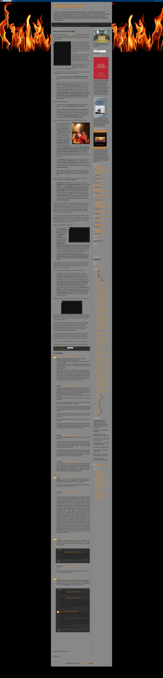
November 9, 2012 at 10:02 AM (71, 552)
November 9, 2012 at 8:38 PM (69, 566)
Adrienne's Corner (99, 189)
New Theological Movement (101, 495)
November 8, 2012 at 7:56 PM (67, 538)
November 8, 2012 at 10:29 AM (70, 461)
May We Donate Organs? (58, 25)
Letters (108, 23)
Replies (60, 549)
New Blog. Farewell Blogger (100, 212)
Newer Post (56, 653)
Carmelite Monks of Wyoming (101, 485)
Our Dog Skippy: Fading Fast (102, 311)
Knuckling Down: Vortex (101, 287)
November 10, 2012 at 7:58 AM (73, 598)
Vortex (73, 23)
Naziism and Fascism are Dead (101, 216)
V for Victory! (98, 184)
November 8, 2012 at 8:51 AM (70, 356)
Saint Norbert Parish (100, 224)
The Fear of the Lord (100, 300)
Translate (104, 52)
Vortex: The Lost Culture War (102, 361)
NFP (62, 23)
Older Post (87, 653)
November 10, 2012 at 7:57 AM (73, 591)
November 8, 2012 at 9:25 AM (67, 386)
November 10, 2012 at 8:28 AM (70, 611)
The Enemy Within (100, 282)
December (98, 278)
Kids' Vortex (98, 331)
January (98, 412)
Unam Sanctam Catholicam (101, 497)
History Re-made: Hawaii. (100, 221)
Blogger (95, 663)
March (97, 408)
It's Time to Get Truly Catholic (102, 370)
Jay (57, 477)
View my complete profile (99, 266)
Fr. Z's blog (97, 490)
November (98, 280)
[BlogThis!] (69, 347)
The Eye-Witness (99, 215)
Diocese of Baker (99, 483)
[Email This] (67, 347)
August (98, 398)
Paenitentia (97, 235)
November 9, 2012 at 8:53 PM (67, 578)
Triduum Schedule (98, 225)
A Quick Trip (99, 347)
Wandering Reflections (100, 211)
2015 (96, 271)
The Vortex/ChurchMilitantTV (101, 482)
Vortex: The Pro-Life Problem (102, 294)
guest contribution (70, 34)
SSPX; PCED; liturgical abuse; (63, 349)
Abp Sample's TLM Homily (85, 25)
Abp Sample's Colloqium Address (71, 25)
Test (96, 181)
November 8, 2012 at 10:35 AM (67, 477)
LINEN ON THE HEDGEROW (98, 230)
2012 (96, 277)
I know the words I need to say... (101, 196)
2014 (96, 273)
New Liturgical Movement (100, 494)
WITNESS (97, 177)
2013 (96, 275)
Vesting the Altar (99, 289)
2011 (96, 415)
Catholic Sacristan (99, 220)
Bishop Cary (67, 23)
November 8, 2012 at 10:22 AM (68, 435)
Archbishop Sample (101, 23)
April (97, 406)
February (98, 410)
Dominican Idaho (99, 489)
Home (53, 23)
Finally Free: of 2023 (99, 186)
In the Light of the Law (100, 492)
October (98, 395)
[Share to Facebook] (71, 347)
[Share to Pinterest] (72, 347)
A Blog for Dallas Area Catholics (100, 202)
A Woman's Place (99, 471)
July (97, 401)
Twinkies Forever (100, 341)
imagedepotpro (84, 663)
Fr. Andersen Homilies (91, 23)
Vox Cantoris (98, 166)
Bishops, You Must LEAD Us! (102, 339)
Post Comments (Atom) (65, 656)
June (97, 402)
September (99, 397)
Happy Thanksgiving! (101, 316)
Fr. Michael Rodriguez (80, 23)
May (97, 404)
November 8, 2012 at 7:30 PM (69, 492)
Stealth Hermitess (99, 180)
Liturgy (58, 23)
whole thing (64, 39)
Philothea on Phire (68, 6)
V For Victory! (98, 499)
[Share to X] (70, 347)
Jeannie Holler (60, 356)
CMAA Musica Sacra (99, 487)
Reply (58, 381)
